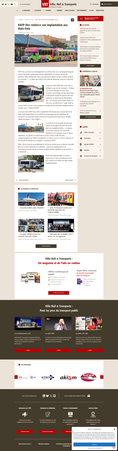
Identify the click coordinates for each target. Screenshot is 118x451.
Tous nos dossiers (46, 246)
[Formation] (100, 138)
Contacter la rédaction (47, 431)
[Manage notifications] (114, 447)
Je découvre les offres (58, 292)
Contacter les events (70, 431)
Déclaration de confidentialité (95, 448)
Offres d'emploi (89, 132)
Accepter (94, 444)
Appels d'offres (89, 144)
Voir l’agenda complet (90, 117)
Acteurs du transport (90, 156)
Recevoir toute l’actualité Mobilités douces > (92, 18)
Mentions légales (43, 444)
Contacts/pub (26, 4)
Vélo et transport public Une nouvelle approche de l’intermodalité (60, 210)
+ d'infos (28, 350)
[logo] (27, 377)
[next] (101, 377)
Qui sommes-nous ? (25, 444)
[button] (114, 429)
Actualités (20, 19)
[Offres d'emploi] (100, 133)
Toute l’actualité (90, 65)
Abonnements (108, 4)
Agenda (86, 150)
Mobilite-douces (29, 19)
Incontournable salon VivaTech (32, 208)
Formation (87, 138)
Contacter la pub (25, 431)
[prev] (16, 377)
